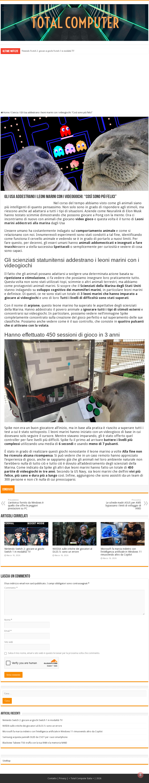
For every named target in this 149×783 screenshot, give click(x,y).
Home (6, 112)
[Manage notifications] (140, 775)
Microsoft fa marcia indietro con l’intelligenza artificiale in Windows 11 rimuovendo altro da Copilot (121, 551)
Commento (11, 588)
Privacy (62, 778)
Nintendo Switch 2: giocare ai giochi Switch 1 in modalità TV (48, 51)
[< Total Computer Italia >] (74, 22)
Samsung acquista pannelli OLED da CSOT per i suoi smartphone (35, 737)
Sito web (8, 642)
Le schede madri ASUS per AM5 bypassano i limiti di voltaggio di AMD (123, 504)
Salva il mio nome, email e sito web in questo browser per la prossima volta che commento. (54, 653)
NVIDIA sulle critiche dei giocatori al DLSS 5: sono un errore (72, 550)
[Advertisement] (74, 82)
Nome (8, 620)
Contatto (52, 778)
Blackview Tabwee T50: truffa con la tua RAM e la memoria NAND (35, 743)
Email (8, 631)
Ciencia (14, 112)
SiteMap (7, 761)
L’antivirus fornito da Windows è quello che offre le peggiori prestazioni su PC (25, 504)
